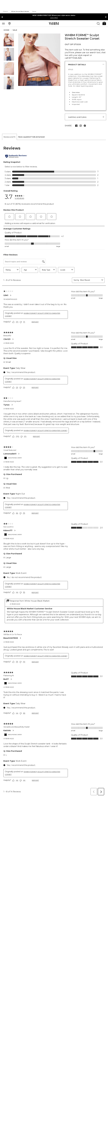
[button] (104, 23)
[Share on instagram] (81, 126)
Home (6, 30)
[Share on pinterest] (85, 126)
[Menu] (3, 23)
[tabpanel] (54, 468)
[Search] (98, 23)
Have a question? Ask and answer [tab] (31, 137)
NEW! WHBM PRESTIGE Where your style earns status (54, 15)
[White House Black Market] (54, 23)
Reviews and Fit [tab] (9, 137)
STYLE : (71, 69)
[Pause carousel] (105, 17)
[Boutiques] (9, 23)
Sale (15, 30)
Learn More (54, 17)
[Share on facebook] (76, 126)
